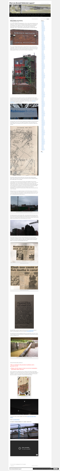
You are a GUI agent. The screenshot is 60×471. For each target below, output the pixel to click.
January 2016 (43, 121)
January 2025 (43, 36)
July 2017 (43, 107)
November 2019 (43, 85)
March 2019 (43, 91)
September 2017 (43, 105)
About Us (14, 14)
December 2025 (43, 27)
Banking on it (12, 465)
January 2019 (43, 93)
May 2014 (43, 137)
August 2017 (43, 106)
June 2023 (43, 51)
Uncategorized (18, 464)
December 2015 (43, 122)
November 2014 (43, 132)
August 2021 (43, 68)
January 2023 (43, 55)
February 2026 (43, 26)
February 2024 (43, 45)
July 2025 (43, 31)
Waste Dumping (29, 14)
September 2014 (43, 134)
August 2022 (43, 59)
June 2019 (43, 89)
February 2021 (43, 73)
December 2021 (43, 65)
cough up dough (31, 330)
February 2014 (43, 139)
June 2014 (43, 136)
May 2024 (43, 42)
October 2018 (43, 95)
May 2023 (43, 52)
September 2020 (43, 77)
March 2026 (43, 25)
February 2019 (43, 92)
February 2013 (43, 149)
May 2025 (43, 33)
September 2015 (43, 124)
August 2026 (43, 21)
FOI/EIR (33, 14)
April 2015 (43, 128)
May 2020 (43, 80)
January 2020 (43, 83)
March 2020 (43, 82)
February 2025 (43, 35)
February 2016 (43, 120)
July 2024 (43, 41)
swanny (18, 21)
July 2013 (43, 145)
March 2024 (43, 44)
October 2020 (43, 76)
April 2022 (43, 62)
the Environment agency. (30, 331)
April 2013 (43, 147)
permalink (24, 464)
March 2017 (43, 110)
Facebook (41, 15)
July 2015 (43, 126)
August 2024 (43, 40)
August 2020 (43, 78)
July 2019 (43, 88)
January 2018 (43, 102)
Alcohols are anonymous (35, 465)
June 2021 (43, 70)
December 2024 (43, 37)
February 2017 (43, 111)
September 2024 (43, 39)
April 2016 (43, 119)
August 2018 (43, 97)
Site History (19, 14)
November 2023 (43, 47)
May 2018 (43, 99)
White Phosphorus (43, 14)
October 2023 (43, 48)
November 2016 (43, 113)
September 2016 (43, 115)
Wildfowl (39, 14)
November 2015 (43, 123)
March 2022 (43, 63)
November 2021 (43, 66)
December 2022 (43, 56)
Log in (42, 152)
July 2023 (43, 50)
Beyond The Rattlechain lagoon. (14, 15)
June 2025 (43, 32)
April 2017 (43, 109)
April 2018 (43, 100)
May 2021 (43, 71)
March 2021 (43, 72)
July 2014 (43, 135)
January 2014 (43, 140)
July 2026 (43, 22)
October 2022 (43, 57)
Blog (16, 14)
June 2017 (43, 108)
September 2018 (43, 96)
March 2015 (43, 129)
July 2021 (43, 69)
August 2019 (43, 87)
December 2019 (43, 84)
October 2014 (43, 133)
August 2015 (43, 125)
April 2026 (43, 24)
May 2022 (43, 61)
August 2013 (43, 144)
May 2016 (43, 118)
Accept (55, 468)
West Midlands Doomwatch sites (35, 15)
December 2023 (43, 46)
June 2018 (43, 98)
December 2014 (43, 131)
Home (11, 14)
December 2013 (43, 141)
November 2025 (43, 28)
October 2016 (43, 114)
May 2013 (43, 146)
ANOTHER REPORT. (16, 419)
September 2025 (43, 30)
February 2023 (43, 54)
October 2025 (43, 29)
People (36, 14)
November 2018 (43, 94)
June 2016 (43, 117)
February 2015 (43, 130)
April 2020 (43, 81)
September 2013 (43, 143)
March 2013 (43, 148)
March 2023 (43, 53)
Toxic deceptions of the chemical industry (24, 15)
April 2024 (43, 43)
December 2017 (43, 103)
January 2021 (43, 74)
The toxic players (24, 14)
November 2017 (43, 104)
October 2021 (43, 67)
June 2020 (43, 79)
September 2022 (43, 58)
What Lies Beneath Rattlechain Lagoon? (21, 3)
